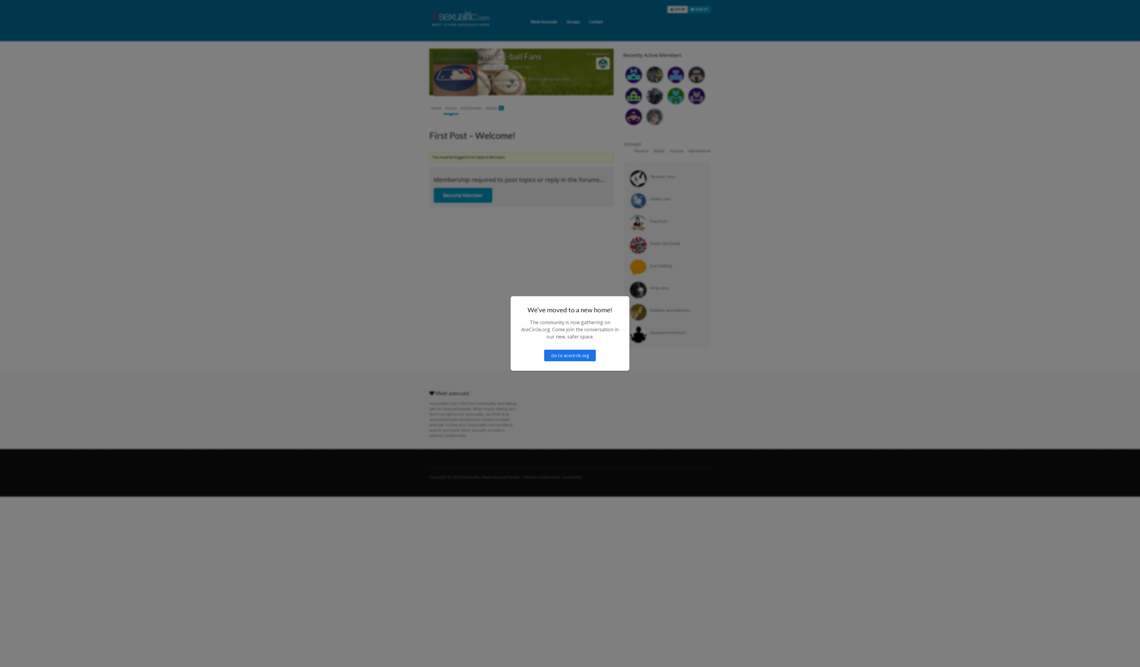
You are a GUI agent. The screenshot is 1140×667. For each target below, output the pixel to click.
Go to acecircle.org (570, 355)
